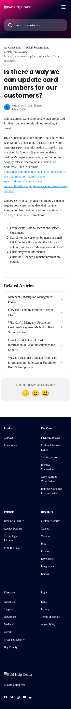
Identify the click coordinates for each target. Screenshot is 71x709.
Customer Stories (50, 520)
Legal (44, 601)
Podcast (45, 551)
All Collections (12, 47)
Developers (47, 558)
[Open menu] (63, 7)
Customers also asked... (17, 51)
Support (8, 609)
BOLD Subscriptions (37, 47)
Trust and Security (14, 639)
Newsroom (10, 616)
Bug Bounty (10, 647)
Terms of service (50, 616)
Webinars (46, 536)
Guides (45, 528)
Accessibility (48, 624)
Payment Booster (50, 437)
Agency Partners (13, 528)
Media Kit (9, 624)
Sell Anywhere (49, 457)
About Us (9, 601)
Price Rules (10, 445)
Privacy (45, 609)
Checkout (9, 437)
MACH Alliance (13, 548)
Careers (8, 632)
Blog (43, 543)
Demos (45, 574)
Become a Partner (14, 520)
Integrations (47, 566)
